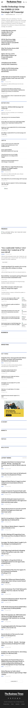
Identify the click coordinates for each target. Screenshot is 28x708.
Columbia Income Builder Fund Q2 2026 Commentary (9, 63)
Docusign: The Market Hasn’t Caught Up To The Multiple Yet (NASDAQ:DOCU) (13, 543)
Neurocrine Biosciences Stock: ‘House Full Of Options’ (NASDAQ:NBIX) (13, 599)
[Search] (24, 2)
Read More (4, 262)
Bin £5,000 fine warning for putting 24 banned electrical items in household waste (14, 276)
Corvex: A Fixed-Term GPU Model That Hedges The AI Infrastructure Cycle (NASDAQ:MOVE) (10, 145)
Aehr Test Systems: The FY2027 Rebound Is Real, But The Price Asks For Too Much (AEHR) (14, 590)
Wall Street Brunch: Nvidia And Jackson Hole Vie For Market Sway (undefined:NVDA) (10, 378)
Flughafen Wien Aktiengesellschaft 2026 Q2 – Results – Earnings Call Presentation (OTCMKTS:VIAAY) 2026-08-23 (14, 359)
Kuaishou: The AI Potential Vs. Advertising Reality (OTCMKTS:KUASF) (14, 652)
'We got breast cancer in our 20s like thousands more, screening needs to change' (9, 156)
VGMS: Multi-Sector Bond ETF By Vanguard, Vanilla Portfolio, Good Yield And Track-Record (13, 78)
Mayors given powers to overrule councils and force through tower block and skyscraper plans (13, 510)
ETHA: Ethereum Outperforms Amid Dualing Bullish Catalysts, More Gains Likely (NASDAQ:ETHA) (13, 122)
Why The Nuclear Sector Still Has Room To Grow (10, 49)
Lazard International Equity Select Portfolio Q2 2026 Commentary (9, 370)
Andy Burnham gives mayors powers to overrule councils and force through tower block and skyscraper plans (14, 500)
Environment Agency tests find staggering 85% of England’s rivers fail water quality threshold (11, 325)
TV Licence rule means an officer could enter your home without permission (10, 298)
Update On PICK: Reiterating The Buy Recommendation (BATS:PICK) (9, 70)
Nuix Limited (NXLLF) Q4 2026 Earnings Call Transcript (14, 178)
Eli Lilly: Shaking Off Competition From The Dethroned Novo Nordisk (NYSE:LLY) (13, 535)
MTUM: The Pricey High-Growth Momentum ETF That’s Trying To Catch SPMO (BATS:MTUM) (10, 42)
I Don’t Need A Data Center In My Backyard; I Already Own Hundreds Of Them (13, 474)
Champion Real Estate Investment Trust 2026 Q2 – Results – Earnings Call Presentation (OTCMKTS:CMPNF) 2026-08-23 (13, 464)
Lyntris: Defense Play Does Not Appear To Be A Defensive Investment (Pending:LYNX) (13, 571)
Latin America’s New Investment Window (10, 117)
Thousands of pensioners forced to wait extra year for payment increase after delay (10, 312)
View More (24, 457)
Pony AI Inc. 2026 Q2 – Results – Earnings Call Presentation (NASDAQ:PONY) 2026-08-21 (13, 643)
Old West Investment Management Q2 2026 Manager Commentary (9, 161)
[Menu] (2, 2)
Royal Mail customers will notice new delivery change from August (11, 287)
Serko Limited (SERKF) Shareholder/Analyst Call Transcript (9, 150)
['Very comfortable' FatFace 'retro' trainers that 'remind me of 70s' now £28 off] (14, 238)
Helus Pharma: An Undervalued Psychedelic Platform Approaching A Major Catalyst (14, 672)
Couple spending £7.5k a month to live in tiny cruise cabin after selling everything (13, 267)
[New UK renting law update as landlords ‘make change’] (24, 306)
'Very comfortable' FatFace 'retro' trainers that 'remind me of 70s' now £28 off (13, 250)
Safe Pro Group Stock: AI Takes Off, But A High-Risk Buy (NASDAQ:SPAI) (13, 519)
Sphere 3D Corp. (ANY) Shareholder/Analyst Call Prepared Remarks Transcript (8, 56)
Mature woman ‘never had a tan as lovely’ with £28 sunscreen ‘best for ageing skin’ (10, 317)
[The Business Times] (14, 2)
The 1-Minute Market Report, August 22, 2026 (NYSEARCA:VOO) (13, 527)
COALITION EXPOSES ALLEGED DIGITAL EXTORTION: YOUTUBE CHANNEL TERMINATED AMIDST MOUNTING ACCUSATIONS (13, 90)
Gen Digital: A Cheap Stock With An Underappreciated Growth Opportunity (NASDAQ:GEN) (13, 561)
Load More (13, 681)
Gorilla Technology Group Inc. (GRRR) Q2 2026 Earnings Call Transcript (13, 9)
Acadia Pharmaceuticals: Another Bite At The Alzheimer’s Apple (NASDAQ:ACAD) (8, 33)
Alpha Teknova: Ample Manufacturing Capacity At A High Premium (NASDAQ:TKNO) (12, 168)
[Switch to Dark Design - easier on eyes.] (26, 2)
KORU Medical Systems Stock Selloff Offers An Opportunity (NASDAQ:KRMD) (14, 607)
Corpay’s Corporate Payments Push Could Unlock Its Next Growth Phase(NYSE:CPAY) (14, 491)
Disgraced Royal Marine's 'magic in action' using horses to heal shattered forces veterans (13, 483)
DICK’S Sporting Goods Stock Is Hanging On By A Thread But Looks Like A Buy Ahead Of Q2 (13, 552)
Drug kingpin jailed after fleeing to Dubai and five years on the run (13, 626)
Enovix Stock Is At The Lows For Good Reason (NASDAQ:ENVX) (12, 634)
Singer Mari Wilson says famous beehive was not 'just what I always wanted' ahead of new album (13, 581)
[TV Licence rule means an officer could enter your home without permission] (24, 299)
